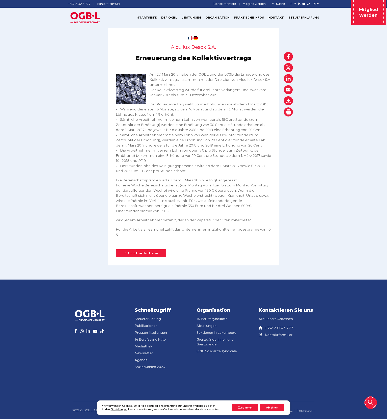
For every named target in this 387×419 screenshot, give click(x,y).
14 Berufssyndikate (150, 339)
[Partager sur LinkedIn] (288, 78)
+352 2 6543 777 (279, 328)
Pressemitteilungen (151, 333)
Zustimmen (245, 408)
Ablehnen (272, 408)
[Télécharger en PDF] (288, 100)
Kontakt (276, 17)
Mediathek (143, 346)
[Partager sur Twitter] (288, 67)
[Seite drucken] (288, 111)
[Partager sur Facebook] (288, 56)
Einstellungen (119, 409)
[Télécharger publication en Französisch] (190, 38)
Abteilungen (206, 326)
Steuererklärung (303, 17)
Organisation (217, 17)
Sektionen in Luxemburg (216, 333)
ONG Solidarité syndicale (217, 351)
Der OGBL (169, 17)
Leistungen (191, 17)
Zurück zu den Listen (143, 253)
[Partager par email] (288, 89)
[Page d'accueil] (85, 17)
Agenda (141, 360)
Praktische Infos (249, 17)
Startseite (147, 17)
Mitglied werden (254, 4)
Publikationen (146, 326)
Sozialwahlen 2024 (150, 367)
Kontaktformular (278, 335)
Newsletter (144, 353)
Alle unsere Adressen (276, 319)
